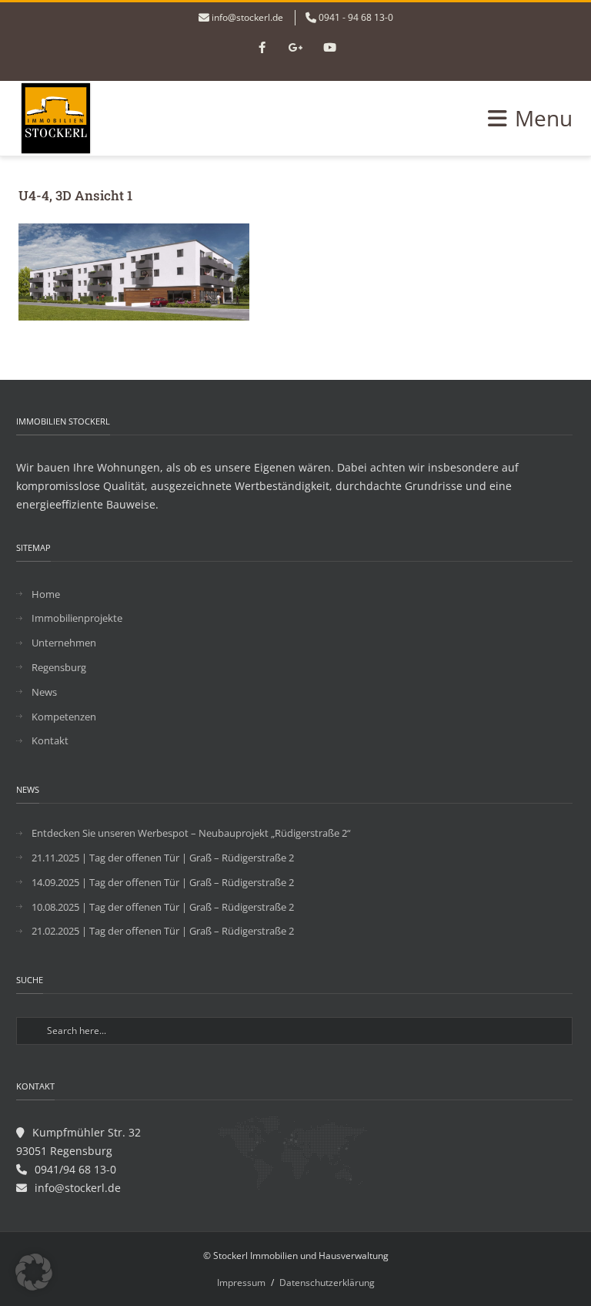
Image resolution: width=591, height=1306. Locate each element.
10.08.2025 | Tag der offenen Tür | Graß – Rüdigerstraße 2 (163, 907)
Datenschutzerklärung (327, 1282)
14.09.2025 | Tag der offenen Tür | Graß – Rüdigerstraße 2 (163, 882)
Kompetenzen (64, 717)
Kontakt (50, 740)
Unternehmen (64, 643)
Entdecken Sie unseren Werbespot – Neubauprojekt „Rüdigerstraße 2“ (191, 833)
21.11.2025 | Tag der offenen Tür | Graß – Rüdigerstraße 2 (163, 858)
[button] (34, 1272)
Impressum (241, 1282)
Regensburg (59, 667)
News (44, 692)
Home (46, 594)
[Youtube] (329, 48)
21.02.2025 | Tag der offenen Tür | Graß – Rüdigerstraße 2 (163, 931)
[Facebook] (261, 48)
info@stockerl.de (247, 17)
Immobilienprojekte (77, 618)
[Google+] (295, 48)
